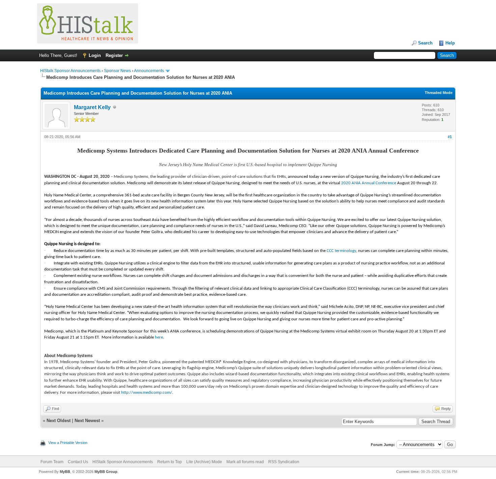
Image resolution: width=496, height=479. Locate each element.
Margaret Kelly (92, 107)
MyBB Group (105, 472)
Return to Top (169, 461)
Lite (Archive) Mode (204, 461)
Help (450, 42)
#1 (450, 137)
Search (425, 42)
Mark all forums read (245, 461)
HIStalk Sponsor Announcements (70, 70)
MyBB (65, 472)
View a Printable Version (67, 443)
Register (114, 55)
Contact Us (78, 461)
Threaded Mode (438, 93)
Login (95, 55)
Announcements (149, 70)
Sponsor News (117, 70)
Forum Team (51, 461)
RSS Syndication (283, 461)
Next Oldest (59, 420)
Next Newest (87, 420)
